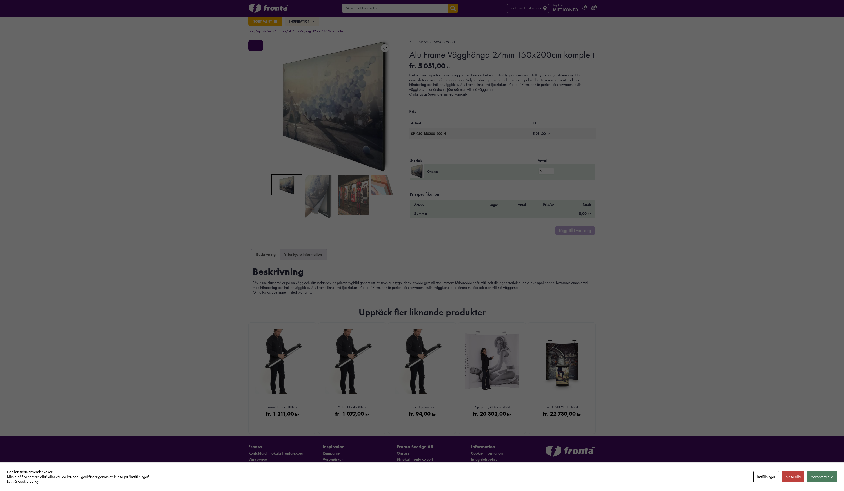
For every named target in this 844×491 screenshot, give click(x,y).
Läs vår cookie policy (23, 481)
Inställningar (766, 476)
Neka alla (793, 476)
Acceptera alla (822, 476)
